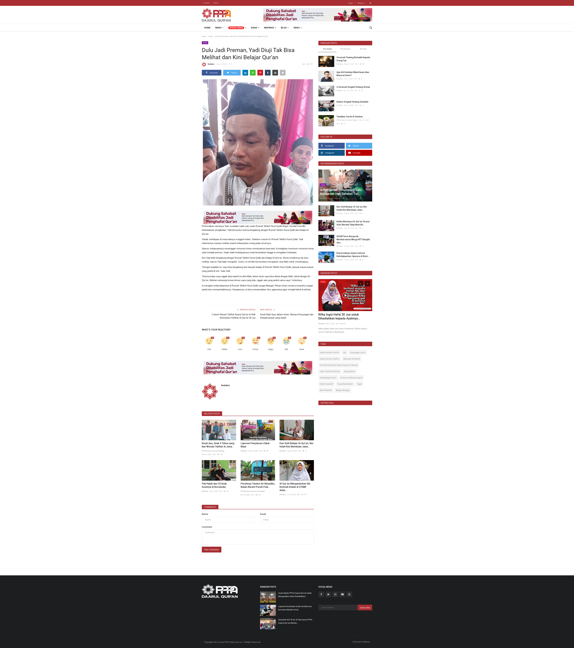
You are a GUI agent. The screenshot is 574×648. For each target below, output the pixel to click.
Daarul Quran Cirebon (329, 358)
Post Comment (211, 549)
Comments (210, 507)
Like (209, 349)
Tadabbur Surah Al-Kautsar (349, 116)
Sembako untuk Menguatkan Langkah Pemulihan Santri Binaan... (343, 316)
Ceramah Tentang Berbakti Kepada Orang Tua (353, 59)
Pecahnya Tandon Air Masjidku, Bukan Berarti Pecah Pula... (258, 485)
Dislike (224, 349)
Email (263, 514)
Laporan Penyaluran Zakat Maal (255, 445)
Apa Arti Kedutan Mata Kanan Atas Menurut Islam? (352, 74)
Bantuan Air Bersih (352, 358)
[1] (370, 3)
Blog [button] (284, 27)
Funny (255, 349)
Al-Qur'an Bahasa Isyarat (351, 377)
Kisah (211, 36)
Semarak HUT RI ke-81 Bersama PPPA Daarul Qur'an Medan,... (295, 621)
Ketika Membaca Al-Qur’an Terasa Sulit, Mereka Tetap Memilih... (353, 223)
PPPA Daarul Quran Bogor (347, 120)
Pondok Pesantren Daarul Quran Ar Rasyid (339, 365)
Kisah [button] (254, 27)
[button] (237, 27)
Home (207, 27)
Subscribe (365, 607)
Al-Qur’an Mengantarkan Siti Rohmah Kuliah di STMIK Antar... (295, 487)
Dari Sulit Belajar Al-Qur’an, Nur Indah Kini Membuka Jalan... (296, 445)
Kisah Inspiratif (326, 384)
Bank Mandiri (326, 390)
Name (205, 514)
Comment (207, 526)
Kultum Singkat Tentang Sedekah (352, 102)
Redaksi (211, 64)
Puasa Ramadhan (345, 384)
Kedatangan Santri (328, 377)
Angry (270, 349)
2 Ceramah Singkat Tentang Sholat (353, 87)
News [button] (218, 27)
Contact (206, 2)
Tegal (359, 384)
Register (361, 3)
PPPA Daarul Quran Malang (213, 451)
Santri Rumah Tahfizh (329, 352)
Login (350, 3)
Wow (302, 349)
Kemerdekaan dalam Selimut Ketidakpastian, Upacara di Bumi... (353, 254)
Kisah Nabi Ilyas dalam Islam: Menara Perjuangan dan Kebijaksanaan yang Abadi (286, 316)
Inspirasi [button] (269, 27)
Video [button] (296, 27)
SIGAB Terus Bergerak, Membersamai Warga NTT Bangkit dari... (353, 239)
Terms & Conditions (361, 641)
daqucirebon (349, 371)
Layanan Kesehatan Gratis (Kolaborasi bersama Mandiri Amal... (295, 608)
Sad (286, 349)
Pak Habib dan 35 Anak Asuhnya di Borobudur (214, 485)
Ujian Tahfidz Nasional (330, 371)
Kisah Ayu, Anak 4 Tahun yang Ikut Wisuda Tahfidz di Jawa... (218, 445)
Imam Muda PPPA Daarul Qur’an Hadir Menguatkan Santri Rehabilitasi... (295, 594)
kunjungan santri (357, 352)
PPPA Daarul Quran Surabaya (253, 491)
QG (344, 352)
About (215, 2)
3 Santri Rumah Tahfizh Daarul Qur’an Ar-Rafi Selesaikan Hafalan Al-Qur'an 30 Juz (233, 316)
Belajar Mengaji (342, 390)
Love (240, 349)
